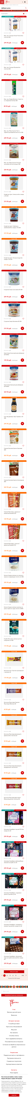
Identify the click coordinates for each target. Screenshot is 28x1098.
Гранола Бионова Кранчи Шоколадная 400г (14, 480)
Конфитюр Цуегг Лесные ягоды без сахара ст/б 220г (13, 258)
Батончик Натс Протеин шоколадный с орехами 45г (13, 671)
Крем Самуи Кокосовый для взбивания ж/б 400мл (14, 353)
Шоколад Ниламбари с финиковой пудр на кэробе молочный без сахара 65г (13, 958)
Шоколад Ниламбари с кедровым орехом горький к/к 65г (12, 893)
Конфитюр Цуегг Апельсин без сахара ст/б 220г (14, 195)
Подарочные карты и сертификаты (14, 1055)
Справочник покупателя (14, 1061)
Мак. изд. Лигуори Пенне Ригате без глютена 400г (13, 36)
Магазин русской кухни (14, 1012)
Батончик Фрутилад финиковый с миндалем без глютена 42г (13, 766)
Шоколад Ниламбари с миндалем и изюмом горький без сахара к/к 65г (13, 925)
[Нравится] (23, 33)
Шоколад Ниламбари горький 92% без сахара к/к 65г (14, 830)
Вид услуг (14, 1029)
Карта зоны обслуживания (14, 1026)
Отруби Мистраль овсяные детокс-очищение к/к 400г (13, 639)
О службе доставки (14, 1023)
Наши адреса (14, 1072)
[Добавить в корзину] (22, 42)
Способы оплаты (14, 1035)
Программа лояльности (14, 1058)
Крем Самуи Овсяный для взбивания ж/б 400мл (13, 385)
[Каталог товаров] (2, 2)
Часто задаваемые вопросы (14, 1038)
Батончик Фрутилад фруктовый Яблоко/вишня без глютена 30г (12, 798)
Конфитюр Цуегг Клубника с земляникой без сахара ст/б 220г (12, 226)
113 (23, 975)
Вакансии (14, 1015)
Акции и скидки (9, 4)
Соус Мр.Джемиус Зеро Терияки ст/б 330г (13, 417)
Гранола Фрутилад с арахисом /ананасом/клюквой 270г (12, 512)
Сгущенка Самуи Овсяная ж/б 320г (13, 321)
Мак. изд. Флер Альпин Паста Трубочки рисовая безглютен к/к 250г (13, 131)
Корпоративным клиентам (14, 1064)
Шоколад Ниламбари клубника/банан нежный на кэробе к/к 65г (13, 861)
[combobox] (5, 14)
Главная (3, 4)
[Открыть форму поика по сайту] (22, 2)
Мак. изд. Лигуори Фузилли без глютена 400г (12, 68)
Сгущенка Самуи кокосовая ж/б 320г (13, 289)
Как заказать (14, 1032)
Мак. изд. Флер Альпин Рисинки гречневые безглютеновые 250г (12, 163)
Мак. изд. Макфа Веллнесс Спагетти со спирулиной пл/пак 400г (13, 99)
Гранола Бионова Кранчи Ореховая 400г (13, 449)
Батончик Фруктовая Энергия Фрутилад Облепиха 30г (11, 703)
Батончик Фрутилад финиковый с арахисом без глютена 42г (13, 734)
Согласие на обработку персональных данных (14, 1046)
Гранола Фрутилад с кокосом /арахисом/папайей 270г (12, 544)
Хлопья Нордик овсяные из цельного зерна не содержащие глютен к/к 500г (14, 576)
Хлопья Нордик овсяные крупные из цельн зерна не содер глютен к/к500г (13, 607)
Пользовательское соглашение (14, 1041)
